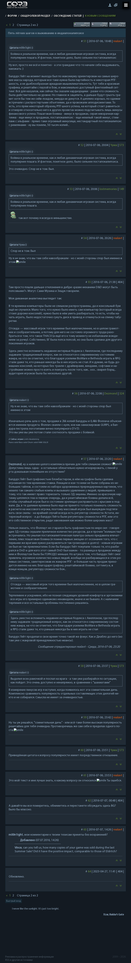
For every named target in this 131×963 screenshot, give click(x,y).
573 (121, 145)
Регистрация (115, 5)
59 (84, 717)
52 (81, 145)
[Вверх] (116, 135)
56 (75, 393)
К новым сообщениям (100, 16)
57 (84, 459)
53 (70, 189)
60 (81, 750)
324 (121, 393)
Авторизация (109, 5)
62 (89, 800)
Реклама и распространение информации (29, 957)
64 (89, 871)
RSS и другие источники (19, 960)
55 (89, 282)
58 (81, 666)
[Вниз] (120, 135)
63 (84, 829)
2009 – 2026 (119, 957)
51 (84, 41)
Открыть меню (126, 5)
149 (121, 189)
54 (84, 238)
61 (84, 775)
